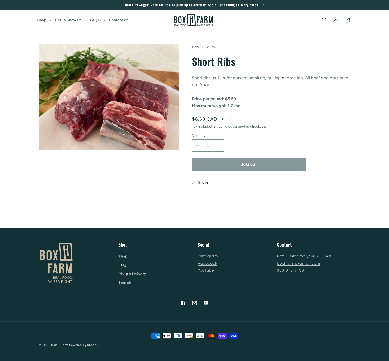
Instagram (208, 256)
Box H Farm (59, 345)
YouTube (206, 270)
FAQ (122, 265)
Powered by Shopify (83, 345)
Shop (123, 256)
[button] (45, 20)
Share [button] (203, 182)
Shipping (220, 126)
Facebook (207, 263)
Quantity (199, 135)
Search (124, 282)
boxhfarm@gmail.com (298, 263)
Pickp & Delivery (132, 274)
